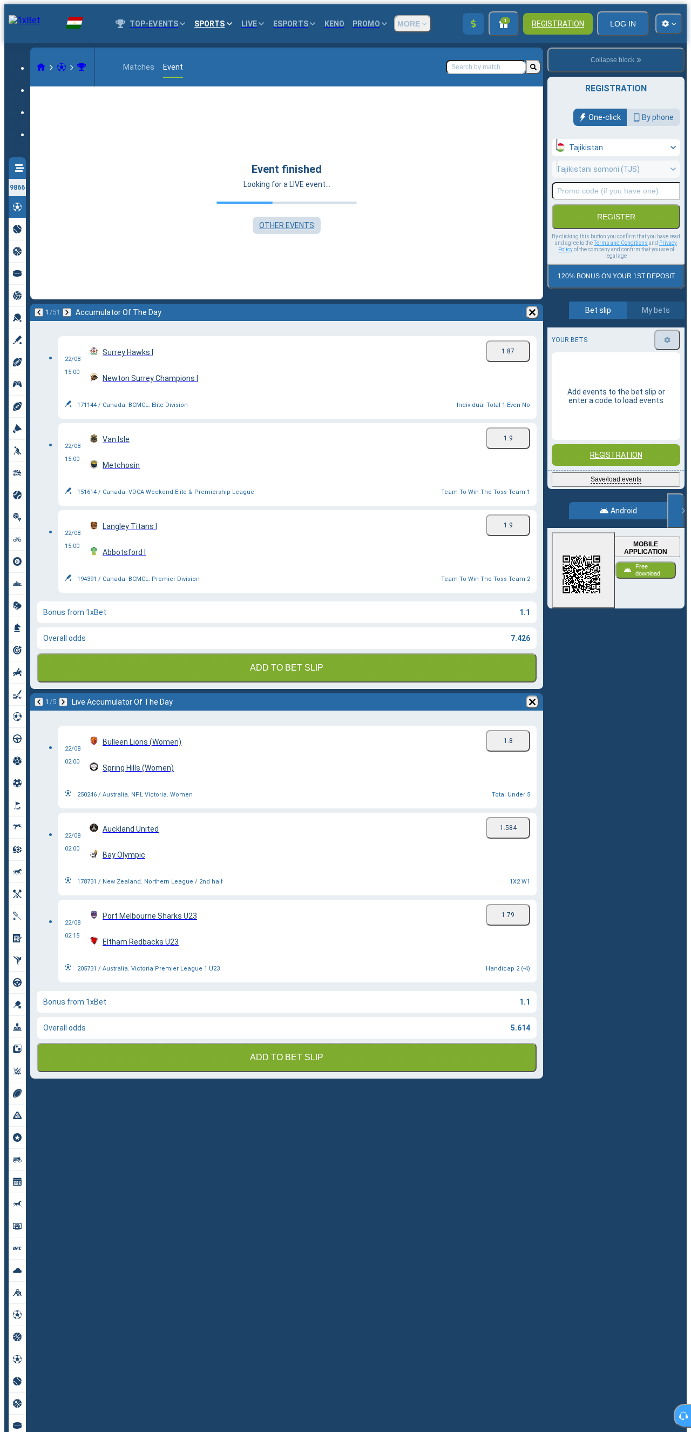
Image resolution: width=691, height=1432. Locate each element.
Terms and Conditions (621, 243)
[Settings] (667, 340)
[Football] (61, 67)
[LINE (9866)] (41, 67)
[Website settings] (668, 24)
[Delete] (532, 312)
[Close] (676, 510)
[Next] (67, 312)
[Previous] (39, 312)
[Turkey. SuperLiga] (81, 67)
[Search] (533, 67)
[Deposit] (473, 24)
